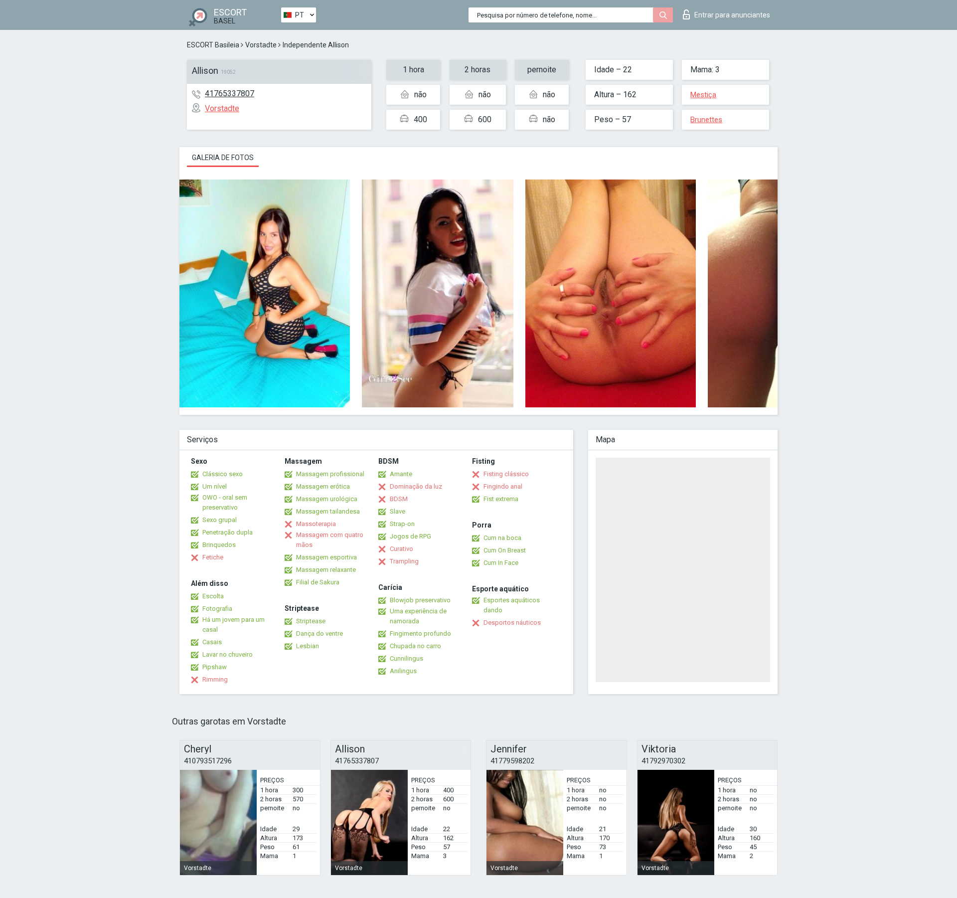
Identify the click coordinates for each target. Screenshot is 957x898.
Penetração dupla (227, 532)
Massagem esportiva (326, 557)
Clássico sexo (222, 474)
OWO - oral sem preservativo (224, 502)
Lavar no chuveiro (227, 654)
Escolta (213, 596)
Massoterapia (316, 524)
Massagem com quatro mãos (329, 539)
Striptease (310, 621)
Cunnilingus (406, 658)
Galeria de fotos (223, 158)
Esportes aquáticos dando (511, 605)
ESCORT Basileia (213, 45)
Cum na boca (502, 537)
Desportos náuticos (512, 622)
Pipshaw (214, 667)
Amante (401, 474)
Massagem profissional (330, 474)
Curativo (401, 548)
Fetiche (212, 557)
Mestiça (703, 94)
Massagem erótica (323, 486)
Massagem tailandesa (328, 511)
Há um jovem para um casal (233, 624)
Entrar (732, 15)
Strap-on (402, 524)
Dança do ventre (319, 633)
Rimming (215, 679)
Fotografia (217, 608)
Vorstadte (261, 45)
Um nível (214, 486)
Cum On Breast (504, 550)
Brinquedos (219, 544)
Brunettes (706, 119)
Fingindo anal (502, 486)
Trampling (404, 561)
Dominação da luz (416, 486)
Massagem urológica (326, 499)
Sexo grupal (219, 520)
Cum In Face (500, 562)
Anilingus (403, 671)
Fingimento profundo (420, 633)
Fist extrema (500, 499)
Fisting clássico (506, 474)
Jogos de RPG (410, 536)
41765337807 (229, 93)
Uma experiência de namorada (418, 616)
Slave (397, 511)
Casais (212, 642)
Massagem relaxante (326, 569)
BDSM (399, 499)
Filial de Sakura (317, 582)
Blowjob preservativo (420, 600)
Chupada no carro (415, 646)
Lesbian (307, 646)
